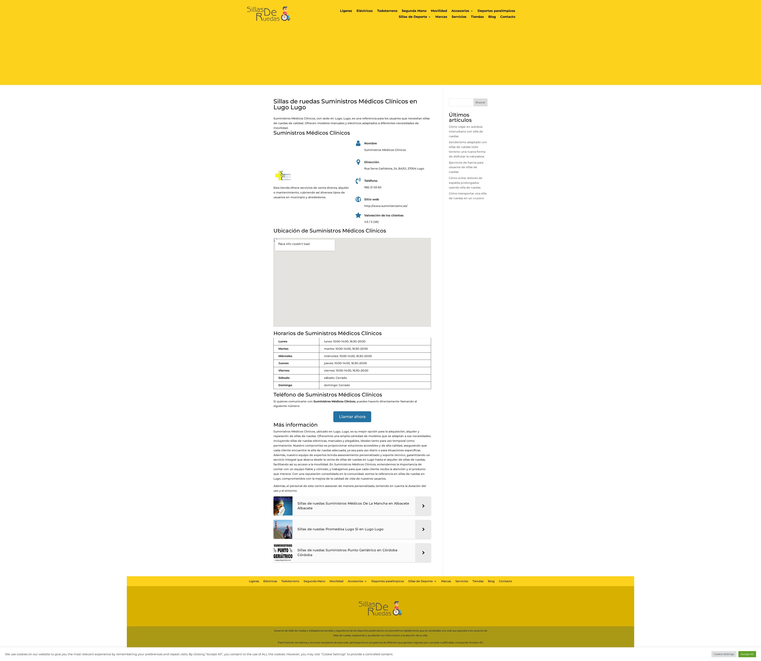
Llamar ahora (352, 416)
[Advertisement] (380, 57)
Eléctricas (365, 11)
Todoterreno (387, 11)
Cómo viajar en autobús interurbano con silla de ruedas (466, 131)
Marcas (441, 17)
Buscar (480, 102)
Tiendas (477, 17)
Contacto (507, 17)
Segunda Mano (414, 11)
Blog (492, 17)
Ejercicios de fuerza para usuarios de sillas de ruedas (466, 167)
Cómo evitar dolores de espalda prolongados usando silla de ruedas (465, 182)
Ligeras (346, 11)
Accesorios (460, 11)
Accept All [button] (747, 654)
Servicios (459, 17)
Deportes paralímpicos (496, 11)
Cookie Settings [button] (724, 654)
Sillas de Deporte (413, 17)
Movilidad (439, 11)
